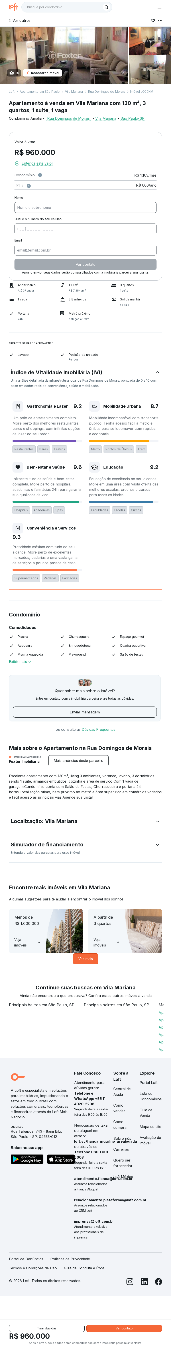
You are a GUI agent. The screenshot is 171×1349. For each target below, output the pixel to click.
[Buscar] (106, 7)
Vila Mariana (74, 91)
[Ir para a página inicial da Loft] (15, 7)
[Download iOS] (61, 1160)
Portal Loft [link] (148, 1082)
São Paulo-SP (132, 118)
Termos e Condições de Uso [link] (33, 1268)
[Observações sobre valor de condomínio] (40, 175)
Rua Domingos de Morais (106, 91)
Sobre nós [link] (122, 1138)
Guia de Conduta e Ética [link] (84, 1268)
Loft (11, 91)
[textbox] (66, 7)
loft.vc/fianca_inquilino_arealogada (105, 1141)
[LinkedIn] (144, 1282)
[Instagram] (130, 1282)
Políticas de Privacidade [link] (70, 1259)
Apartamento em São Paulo (40, 91)
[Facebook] (158, 1282)
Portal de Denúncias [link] (26, 1259)
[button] (85, 379)
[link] (78, 760)
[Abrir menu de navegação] (159, 7)
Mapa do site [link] (150, 1126)
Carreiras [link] (121, 1149)
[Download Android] (27, 1160)
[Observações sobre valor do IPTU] (28, 185)
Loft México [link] (123, 1176)
